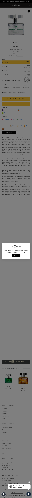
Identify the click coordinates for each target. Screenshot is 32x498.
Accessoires (4, 408)
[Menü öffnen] (2, 5)
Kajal (15, 46)
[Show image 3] (16, 42)
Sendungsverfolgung (7, 434)
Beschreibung (9, 132)
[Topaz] (23, 378)
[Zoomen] (29, 11)
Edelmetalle (4, 413)
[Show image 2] (15, 42)
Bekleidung (4, 411)
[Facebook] (2, 470)
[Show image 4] (18, 42)
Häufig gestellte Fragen (7, 427)
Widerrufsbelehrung (6, 448)
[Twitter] (5, 470)
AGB (3, 453)
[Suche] (27, 5)
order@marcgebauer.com (17, 492)
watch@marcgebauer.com (19, 495)
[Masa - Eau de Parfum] (8, 378)
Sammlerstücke (5, 416)
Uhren (3, 418)
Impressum (4, 450)
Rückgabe (4, 432)
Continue (16, 255)
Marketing (4, 429)
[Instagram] (9, 470)
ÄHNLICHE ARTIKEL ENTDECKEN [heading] (13, 368)
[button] (3, 494)
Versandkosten (20, 55)
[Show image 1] (13, 42)
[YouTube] (12, 470)
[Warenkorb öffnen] (30, 5)
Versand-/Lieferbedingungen (8, 445)
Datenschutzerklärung (7, 443)
